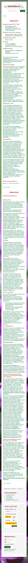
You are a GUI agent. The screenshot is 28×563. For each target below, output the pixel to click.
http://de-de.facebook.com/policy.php (11, 427)
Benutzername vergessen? (10, 549)
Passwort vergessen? (9, 550)
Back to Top (24, 560)
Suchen (22, 11)
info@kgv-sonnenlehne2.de (10, 44)
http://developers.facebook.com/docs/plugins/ (14, 393)
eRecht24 (8, 187)
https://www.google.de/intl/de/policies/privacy (14, 478)
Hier (4, 183)
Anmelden (7, 547)
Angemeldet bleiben (10, 544)
